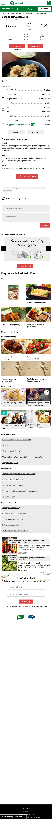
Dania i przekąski (16, 13)
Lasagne (5, 445)
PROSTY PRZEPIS (41, 188)
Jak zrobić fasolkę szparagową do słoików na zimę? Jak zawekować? (27, 558)
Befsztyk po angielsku (10, 525)
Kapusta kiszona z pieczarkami (9, 380)
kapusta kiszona (7, 190)
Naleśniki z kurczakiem (36, 303)
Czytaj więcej (22, 552)
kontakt (26, 808)
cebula (25, 188)
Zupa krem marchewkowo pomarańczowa (18, 513)
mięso (8, 188)
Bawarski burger (8, 497)
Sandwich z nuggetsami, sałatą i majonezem (18, 474)
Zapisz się (26, 602)
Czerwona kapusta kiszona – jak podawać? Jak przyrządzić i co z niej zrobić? (38, 404)
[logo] (16, 3)
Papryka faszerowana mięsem (13, 485)
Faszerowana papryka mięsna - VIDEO (35, 358)
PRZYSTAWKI (32, 188)
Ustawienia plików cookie (13, 817)
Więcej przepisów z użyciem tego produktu (15, 279)
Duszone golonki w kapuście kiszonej (13, 358)
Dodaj (45, 225)
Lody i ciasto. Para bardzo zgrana (13, 426)
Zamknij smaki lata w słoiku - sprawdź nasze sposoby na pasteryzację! (26, 541)
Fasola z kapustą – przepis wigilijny (13, 403)
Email (15, 132)
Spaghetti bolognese (10, 463)
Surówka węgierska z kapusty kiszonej (35, 380)
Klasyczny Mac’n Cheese (11, 451)
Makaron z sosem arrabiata (12, 479)
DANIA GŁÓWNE (16, 188)
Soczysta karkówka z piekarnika (35, 326)
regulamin (26, 811)
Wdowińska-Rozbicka (12, 20)
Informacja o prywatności (26, 814)
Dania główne (28, 13)
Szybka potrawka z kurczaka (12, 519)
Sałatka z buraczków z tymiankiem (15, 531)
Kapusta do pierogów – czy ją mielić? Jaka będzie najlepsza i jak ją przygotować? (38, 425)
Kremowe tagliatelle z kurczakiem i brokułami (19, 491)
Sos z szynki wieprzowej (11, 508)
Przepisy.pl (5, 13)
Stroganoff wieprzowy (11, 325)
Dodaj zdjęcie (25, 266)
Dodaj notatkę (28, 176)
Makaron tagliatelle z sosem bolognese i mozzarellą (22, 457)
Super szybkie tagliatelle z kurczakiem (16, 440)
